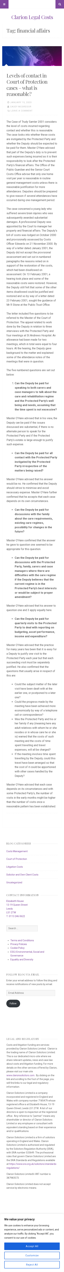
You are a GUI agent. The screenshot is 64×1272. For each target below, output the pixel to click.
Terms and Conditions (22, 940)
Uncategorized (14, 882)
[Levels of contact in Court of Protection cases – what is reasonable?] (32, 56)
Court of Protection (16, 859)
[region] (32, 1243)
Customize (32, 1255)
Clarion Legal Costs (32, 17)
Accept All (32, 1246)
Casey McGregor (20, 106)
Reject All (32, 1264)
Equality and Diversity (21, 959)
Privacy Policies (18, 944)
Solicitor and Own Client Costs (22, 874)
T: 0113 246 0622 (15, 916)
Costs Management (17, 851)
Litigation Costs (14, 866)
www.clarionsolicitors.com (20, 1075)
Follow (13, 1003)
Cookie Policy (17, 948)
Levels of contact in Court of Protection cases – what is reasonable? (26, 84)
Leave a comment (22, 110)
